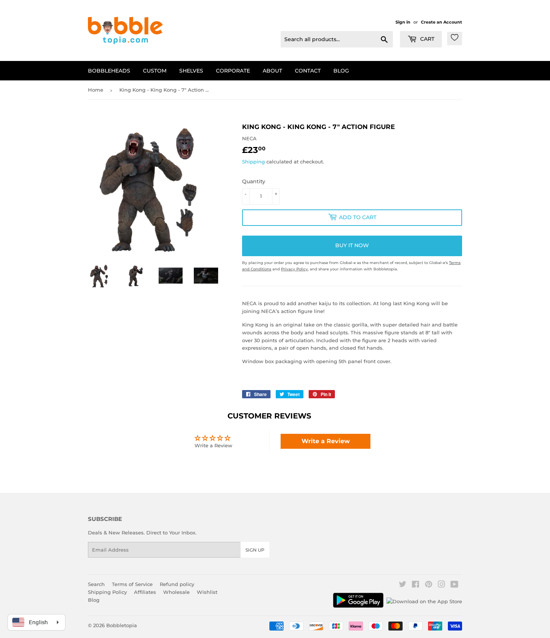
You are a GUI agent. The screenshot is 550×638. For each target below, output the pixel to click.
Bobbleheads (109, 70)
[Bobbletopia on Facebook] (415, 585)
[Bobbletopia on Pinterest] (429, 585)
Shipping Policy (107, 592)
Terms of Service (132, 584)
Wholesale (176, 592)
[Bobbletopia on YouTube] (454, 585)
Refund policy (177, 584)
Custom (154, 70)
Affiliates (145, 592)
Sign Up (255, 550)
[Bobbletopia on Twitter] (402, 585)
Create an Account (441, 22)
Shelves (191, 70)
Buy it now (352, 245)
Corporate (233, 70)
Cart (426, 39)
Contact (308, 70)
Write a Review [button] (326, 441)
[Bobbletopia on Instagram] (441, 585)
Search (96, 584)
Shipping (253, 162)
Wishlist (207, 592)
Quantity (253, 181)
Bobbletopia (121, 625)
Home (95, 90)
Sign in (402, 22)
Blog (341, 70)
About (272, 70)
